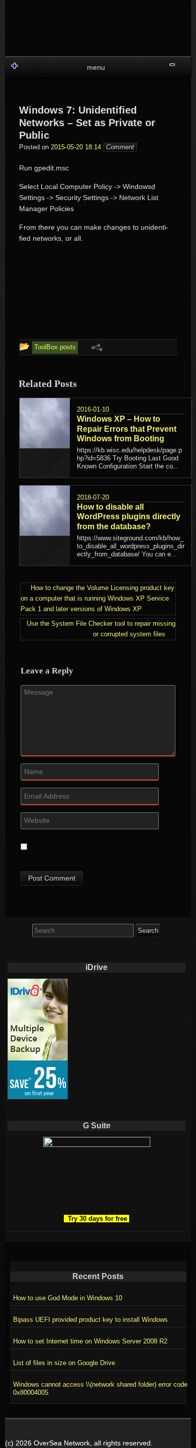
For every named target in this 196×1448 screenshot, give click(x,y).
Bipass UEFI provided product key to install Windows (90, 1319)
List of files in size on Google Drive (64, 1363)
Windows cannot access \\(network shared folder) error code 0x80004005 (100, 1388)
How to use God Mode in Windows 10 (67, 1298)
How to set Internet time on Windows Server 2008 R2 (90, 1341)
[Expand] (14, 65)
